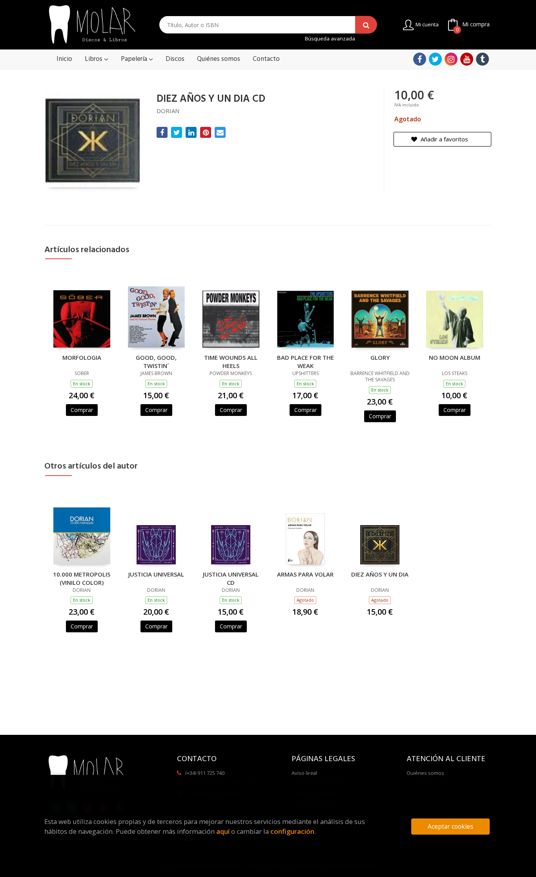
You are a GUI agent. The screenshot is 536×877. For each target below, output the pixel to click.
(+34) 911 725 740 (204, 772)
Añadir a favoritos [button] (443, 139)
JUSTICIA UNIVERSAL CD (231, 578)
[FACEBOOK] (419, 59)
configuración (292, 831)
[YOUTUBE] (466, 59)
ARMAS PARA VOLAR (305, 574)
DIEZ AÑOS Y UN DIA (379, 574)
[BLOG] (482, 59)
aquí (223, 831)
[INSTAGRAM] (451, 59)
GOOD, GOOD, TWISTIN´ (156, 361)
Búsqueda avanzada (330, 38)
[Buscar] (366, 25)
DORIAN (168, 111)
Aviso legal (304, 772)
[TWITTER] (435, 59)
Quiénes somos (425, 772)
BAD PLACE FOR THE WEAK (305, 361)
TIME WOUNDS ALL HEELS (230, 361)
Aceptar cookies (450, 826)
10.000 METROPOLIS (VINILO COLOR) (81, 578)
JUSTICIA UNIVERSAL (156, 574)
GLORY (380, 357)
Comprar (82, 410)
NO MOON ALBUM (454, 357)
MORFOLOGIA (81, 357)
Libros (94, 59)
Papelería (135, 59)
